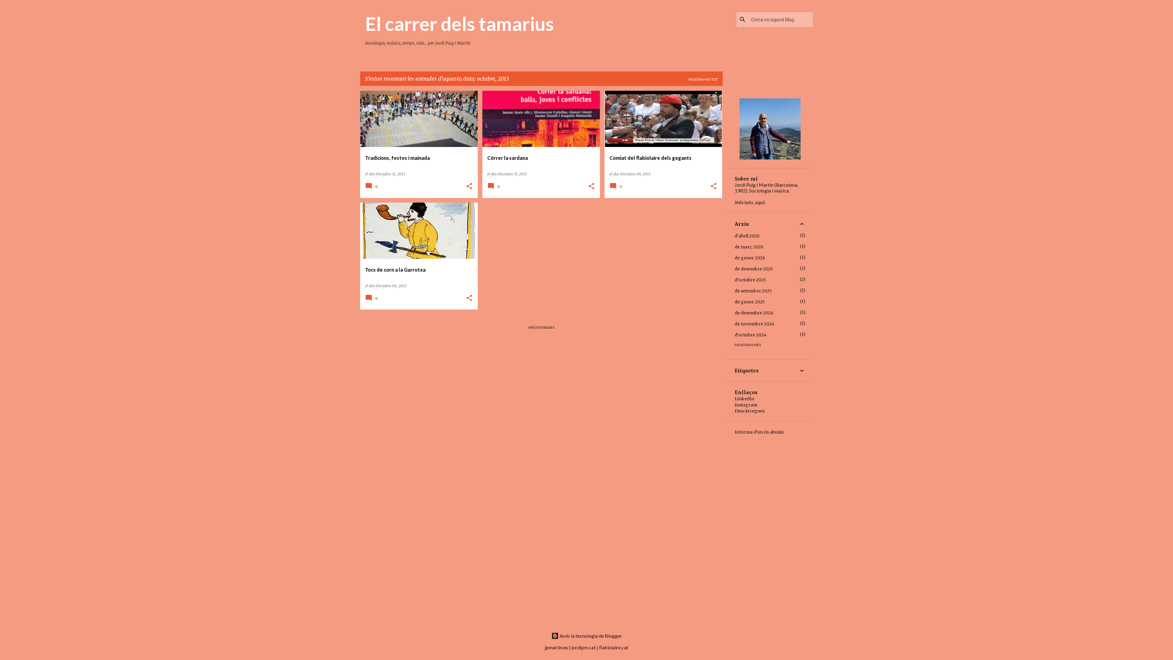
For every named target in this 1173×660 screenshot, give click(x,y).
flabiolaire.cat (613, 647)
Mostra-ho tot (703, 79)
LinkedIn (744, 399)
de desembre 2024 (754, 313)
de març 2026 (749, 247)
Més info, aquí (750, 202)
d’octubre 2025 (750, 280)
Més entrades (541, 327)
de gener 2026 (750, 258)
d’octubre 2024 (750, 335)
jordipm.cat (584, 647)
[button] (469, 186)
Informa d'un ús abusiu (759, 432)
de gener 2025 (750, 302)
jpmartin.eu (556, 647)
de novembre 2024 (754, 324)
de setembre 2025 (753, 291)
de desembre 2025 (754, 269)
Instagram (746, 405)
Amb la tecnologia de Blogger (590, 636)
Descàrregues (750, 411)
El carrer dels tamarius (459, 23)
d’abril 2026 (747, 236)
